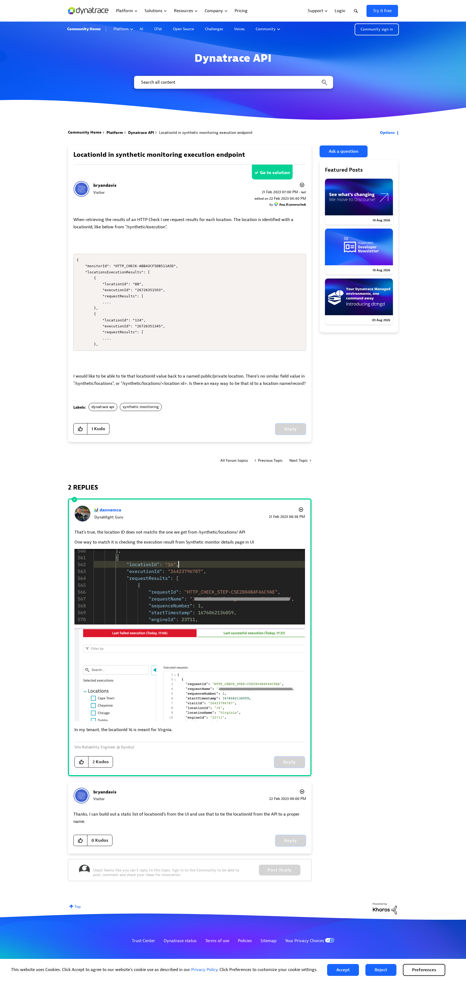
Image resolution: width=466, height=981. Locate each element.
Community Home (84, 29)
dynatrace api (102, 407)
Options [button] (387, 132)
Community (266, 29)
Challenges (214, 29)
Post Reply (280, 870)
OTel (158, 29)
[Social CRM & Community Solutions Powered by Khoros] (385, 908)
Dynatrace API (141, 132)
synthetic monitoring (141, 407)
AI (141, 29)
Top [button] (77, 906)
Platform (121, 29)
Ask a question (343, 151)
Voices (239, 29)
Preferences (424, 970)
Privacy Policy (204, 969)
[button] (343, 970)
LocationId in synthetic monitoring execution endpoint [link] (206, 132)
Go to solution (275, 172)
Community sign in (377, 29)
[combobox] (233, 82)
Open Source (183, 29)
